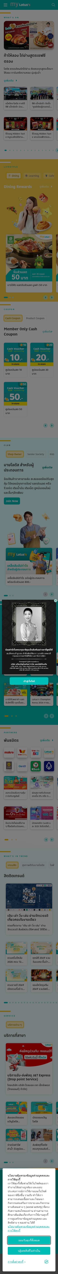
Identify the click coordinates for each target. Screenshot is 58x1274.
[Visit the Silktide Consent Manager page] (46, 1262)
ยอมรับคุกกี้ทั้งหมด (29, 1240)
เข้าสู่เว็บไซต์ (29, 681)
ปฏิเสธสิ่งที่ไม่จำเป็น (29, 1251)
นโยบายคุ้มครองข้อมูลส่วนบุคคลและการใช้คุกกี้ (29, 1228)
